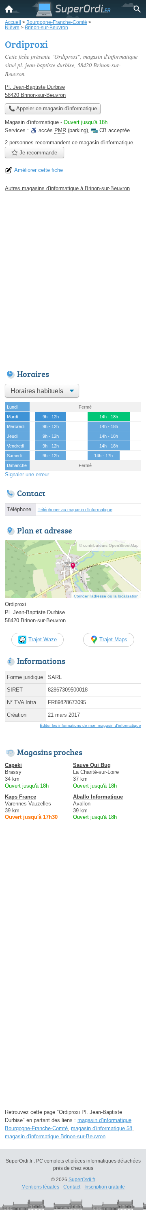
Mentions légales (40, 1187)
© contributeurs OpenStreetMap (109, 545)
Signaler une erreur (27, 474)
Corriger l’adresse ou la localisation (106, 596)
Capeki (13, 765)
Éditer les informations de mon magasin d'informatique (90, 725)
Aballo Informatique (98, 797)
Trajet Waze (42, 639)
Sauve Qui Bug (92, 765)
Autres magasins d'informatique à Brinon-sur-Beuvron (67, 188)
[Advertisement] (73, 278)
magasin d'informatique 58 (101, 1128)
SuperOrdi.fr (82, 1179)
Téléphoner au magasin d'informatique (75, 509)
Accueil (9, 9)
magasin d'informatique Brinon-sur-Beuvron (55, 1136)
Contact (71, 1187)
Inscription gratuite (104, 1187)
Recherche (137, 9)
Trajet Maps (113, 639)
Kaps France (20, 797)
